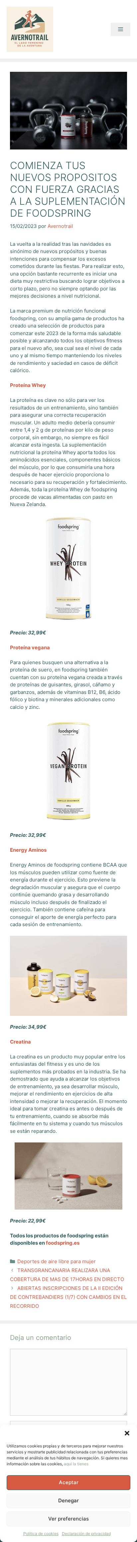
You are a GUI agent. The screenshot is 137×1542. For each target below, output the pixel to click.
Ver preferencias (68, 1519)
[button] (127, 1433)
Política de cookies (41, 1533)
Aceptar (68, 1482)
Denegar (68, 1500)
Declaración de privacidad (86, 1533)
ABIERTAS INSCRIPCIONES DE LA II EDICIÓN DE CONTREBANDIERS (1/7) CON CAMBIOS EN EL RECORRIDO (68, 1297)
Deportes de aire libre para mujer (56, 1261)
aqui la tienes (76, 1463)
